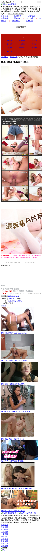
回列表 (11, 299)
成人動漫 (29, 21)
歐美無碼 (16, 21)
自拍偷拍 (9, 48)
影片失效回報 (30, 262)
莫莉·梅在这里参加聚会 (28, 57)
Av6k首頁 (4, 57)
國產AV (17, 18)
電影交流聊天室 (19, 293)
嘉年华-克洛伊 (13, 296)
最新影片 (4, 16)
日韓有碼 (31, 16)
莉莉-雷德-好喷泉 (15, 301)
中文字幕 (22, 44)
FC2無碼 (29, 18)
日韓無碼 (17, 16)
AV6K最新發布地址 (16, 14)
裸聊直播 (9, 51)
